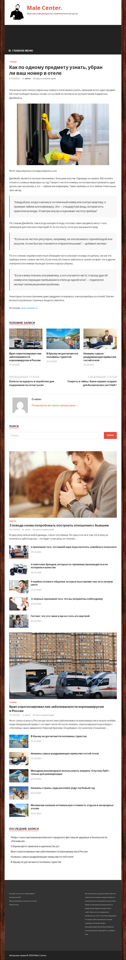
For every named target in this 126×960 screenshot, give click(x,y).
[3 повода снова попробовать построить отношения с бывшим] (63, 518)
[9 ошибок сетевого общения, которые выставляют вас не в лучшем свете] (18, 592)
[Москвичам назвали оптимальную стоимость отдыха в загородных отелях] (18, 815)
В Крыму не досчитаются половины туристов (62, 355)
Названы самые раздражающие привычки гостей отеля (99, 357)
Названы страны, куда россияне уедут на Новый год (63, 787)
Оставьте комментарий (44, 78)
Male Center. (44, 8)
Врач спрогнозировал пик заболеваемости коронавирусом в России (25, 357)
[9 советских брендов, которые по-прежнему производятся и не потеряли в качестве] (18, 575)
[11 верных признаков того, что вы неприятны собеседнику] (18, 609)
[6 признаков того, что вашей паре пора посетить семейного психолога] (18, 557)
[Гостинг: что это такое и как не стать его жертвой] (18, 626)
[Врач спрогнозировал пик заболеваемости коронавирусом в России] (26, 349)
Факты (12, 521)
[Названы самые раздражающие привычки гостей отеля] (100, 349)
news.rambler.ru (29, 307)
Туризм (13, 62)
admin (28, 78)
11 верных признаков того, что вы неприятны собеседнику (67, 598)
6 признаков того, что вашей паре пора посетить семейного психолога (74, 546)
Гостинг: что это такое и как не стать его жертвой (60, 616)
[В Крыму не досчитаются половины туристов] (63, 349)
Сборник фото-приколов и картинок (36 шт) (35, 846)
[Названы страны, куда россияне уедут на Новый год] (18, 798)
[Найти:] (63, 435)
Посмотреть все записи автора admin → (55, 405)
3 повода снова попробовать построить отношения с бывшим (59, 525)
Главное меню (22, 50)
